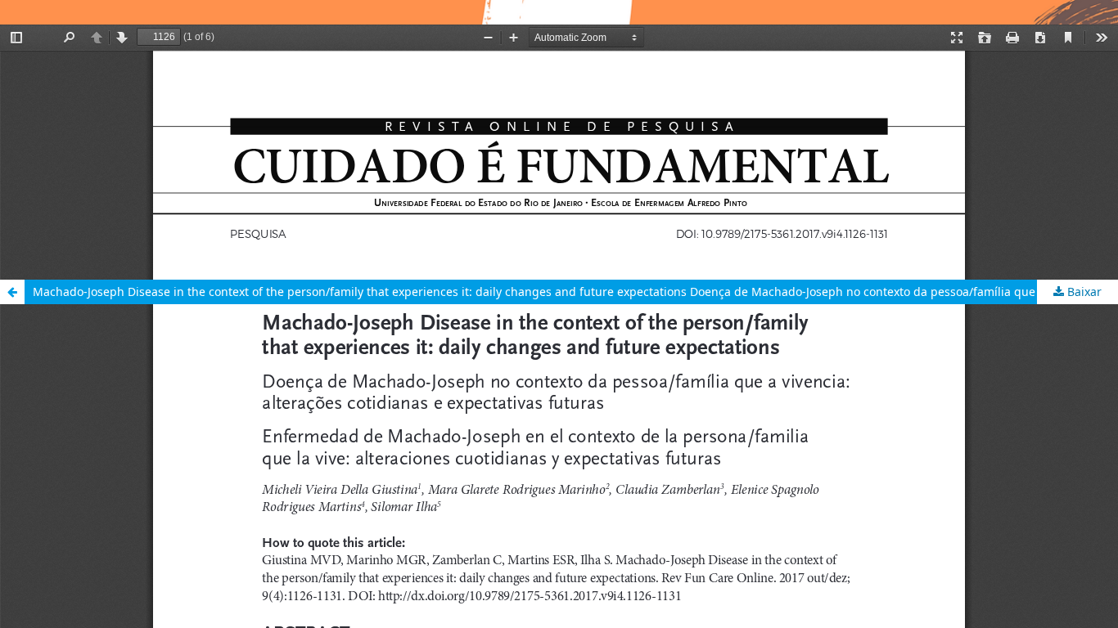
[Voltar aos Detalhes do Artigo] (12, 292)
